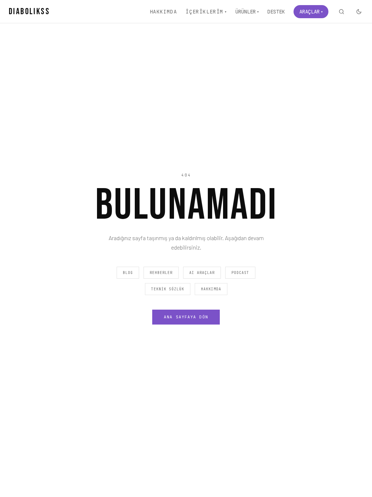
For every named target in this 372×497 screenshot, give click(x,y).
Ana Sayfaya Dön (186, 316)
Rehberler (161, 272)
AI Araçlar (202, 272)
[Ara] (341, 11)
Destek (276, 11)
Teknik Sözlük (167, 289)
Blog (128, 272)
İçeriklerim (206, 11)
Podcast (240, 272)
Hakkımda (163, 11)
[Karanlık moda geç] (359, 11)
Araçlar (311, 11)
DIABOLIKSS (29, 11)
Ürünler (247, 11)
